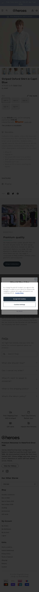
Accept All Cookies (19, 299)
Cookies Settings (19, 304)
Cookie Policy (19, 293)
